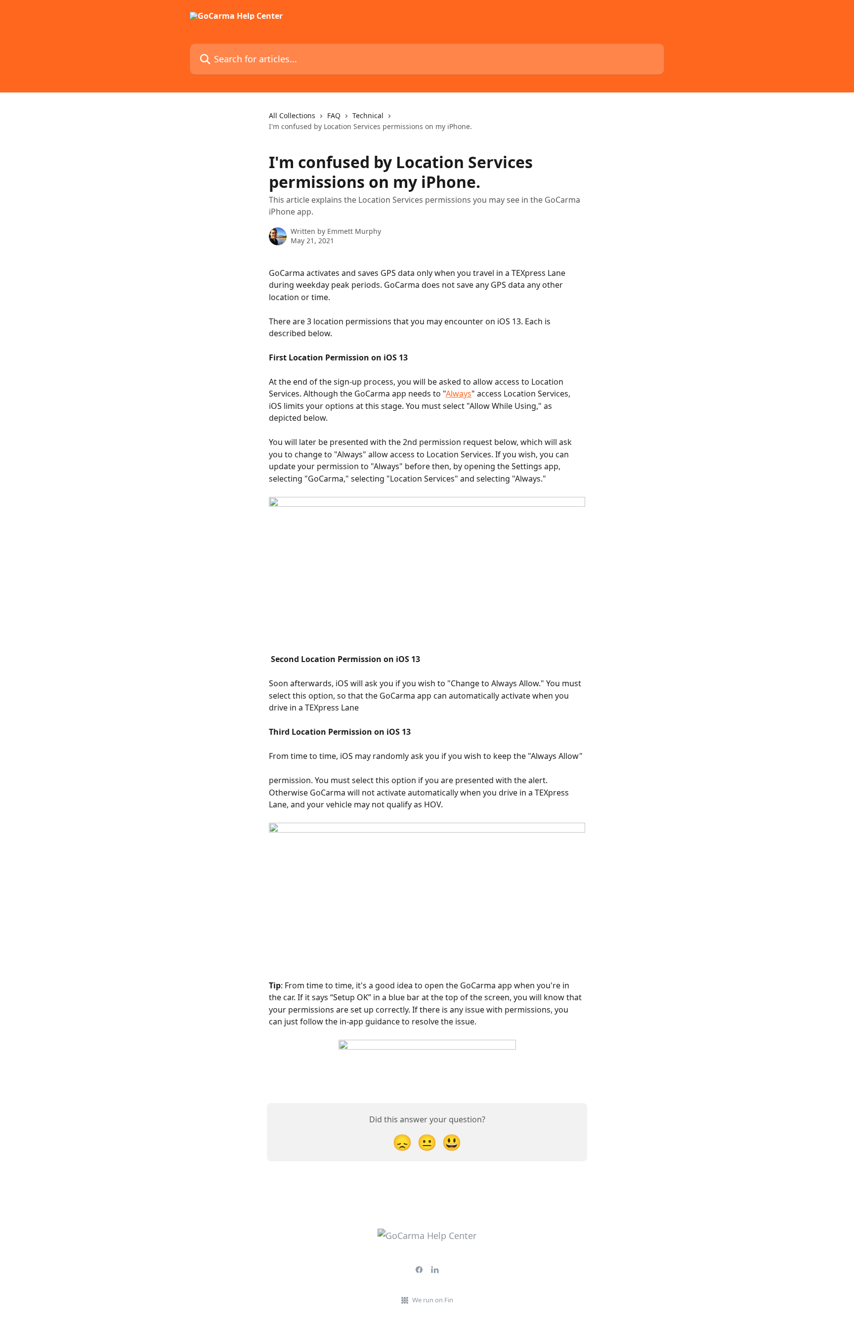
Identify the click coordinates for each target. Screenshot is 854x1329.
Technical (368, 115)
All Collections (292, 115)
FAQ (334, 115)
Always (458, 393)
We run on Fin (432, 1299)
